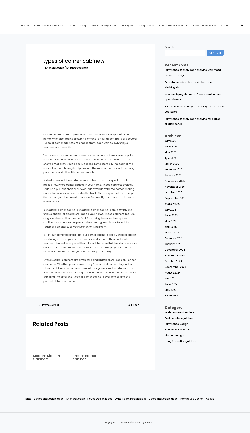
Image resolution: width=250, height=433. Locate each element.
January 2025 (173, 244)
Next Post (134, 305)
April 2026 (171, 158)
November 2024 (175, 255)
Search (169, 47)
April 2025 (171, 227)
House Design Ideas (104, 25)
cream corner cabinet (84, 357)
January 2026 (173, 175)
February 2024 (173, 295)
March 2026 (172, 164)
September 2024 (175, 267)
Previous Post (49, 305)
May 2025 (171, 221)
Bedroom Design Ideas (173, 25)
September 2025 (175, 198)
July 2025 (170, 209)
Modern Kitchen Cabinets (46, 357)
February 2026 (173, 169)
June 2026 (171, 146)
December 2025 (175, 181)
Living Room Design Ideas (138, 25)
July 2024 (170, 278)
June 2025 (171, 215)
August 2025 (172, 204)
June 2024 (171, 284)
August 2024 (172, 272)
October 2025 (173, 192)
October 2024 (173, 261)
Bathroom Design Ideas (48, 25)
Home (25, 25)
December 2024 (175, 249)
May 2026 (170, 152)
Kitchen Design (78, 25)
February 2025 (173, 238)
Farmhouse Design (204, 25)
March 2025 (172, 232)
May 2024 (171, 290)
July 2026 (170, 141)
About (225, 25)
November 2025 (175, 186)
